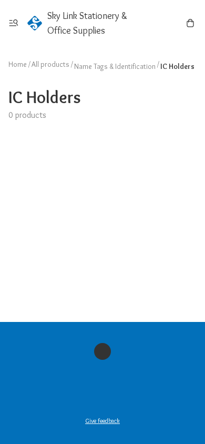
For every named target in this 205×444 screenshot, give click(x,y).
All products (50, 64)
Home (17, 64)
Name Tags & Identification (115, 66)
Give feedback (102, 421)
